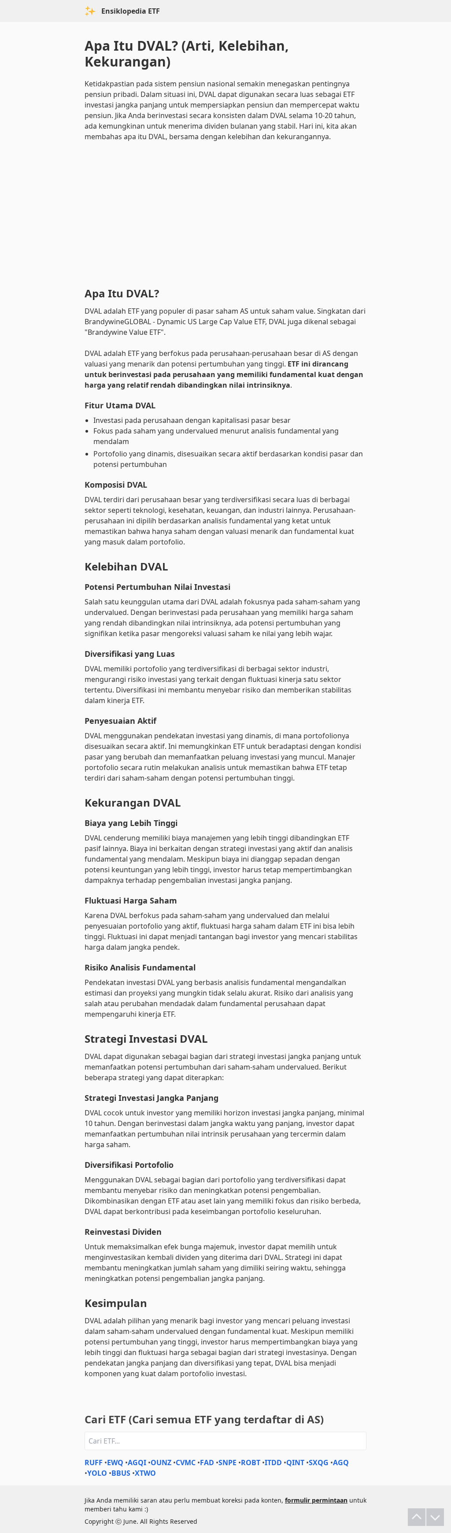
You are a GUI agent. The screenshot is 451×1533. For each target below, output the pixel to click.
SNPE (227, 1462)
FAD (207, 1462)
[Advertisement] (225, 212)
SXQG (319, 1462)
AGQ (341, 1462)
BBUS (120, 1473)
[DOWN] (435, 1517)
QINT (295, 1462)
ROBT (250, 1462)
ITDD (273, 1462)
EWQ (115, 1462)
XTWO (145, 1473)
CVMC (186, 1462)
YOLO (97, 1473)
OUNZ (161, 1462)
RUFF (94, 1462)
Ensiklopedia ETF (130, 11)
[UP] (416, 1517)
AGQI (137, 1462)
